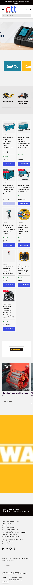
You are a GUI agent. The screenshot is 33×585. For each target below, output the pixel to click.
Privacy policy (16, 579)
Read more (8, 402)
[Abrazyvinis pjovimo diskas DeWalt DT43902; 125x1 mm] (24, 214)
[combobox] (16, 15)
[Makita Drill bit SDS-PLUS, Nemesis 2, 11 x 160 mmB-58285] (9, 256)
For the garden (8, 101)
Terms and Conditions (17, 577)
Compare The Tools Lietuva (12, 572)
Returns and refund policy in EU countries (12, 580)
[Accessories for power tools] (23, 95)
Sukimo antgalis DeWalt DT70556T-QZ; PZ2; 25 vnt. (23, 270)
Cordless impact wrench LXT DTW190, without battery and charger (9, 229)
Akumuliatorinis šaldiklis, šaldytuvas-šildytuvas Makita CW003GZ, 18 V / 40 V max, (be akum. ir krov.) (24, 143)
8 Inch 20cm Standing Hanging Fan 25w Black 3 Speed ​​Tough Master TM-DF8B (8, 312)
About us (4, 577)
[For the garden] (8, 95)
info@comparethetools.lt (18, 532)
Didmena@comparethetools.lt (11, 536)
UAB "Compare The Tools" (10, 521)
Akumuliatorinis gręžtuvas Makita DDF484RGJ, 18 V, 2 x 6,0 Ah (24, 188)
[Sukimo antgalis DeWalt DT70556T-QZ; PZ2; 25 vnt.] (24, 256)
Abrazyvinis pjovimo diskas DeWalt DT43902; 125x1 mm (23, 229)
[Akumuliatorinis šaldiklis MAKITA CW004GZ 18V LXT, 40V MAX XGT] (9, 175)
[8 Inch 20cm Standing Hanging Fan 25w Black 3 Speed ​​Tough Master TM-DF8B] (9, 296)
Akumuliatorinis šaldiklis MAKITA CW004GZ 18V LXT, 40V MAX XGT (8, 189)
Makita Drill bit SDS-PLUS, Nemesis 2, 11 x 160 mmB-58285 (8, 270)
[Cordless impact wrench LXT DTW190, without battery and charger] (9, 214)
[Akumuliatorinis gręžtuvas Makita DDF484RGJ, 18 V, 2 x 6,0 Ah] (24, 175)
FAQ (9, 577)
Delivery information (7, 579)
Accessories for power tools (23, 102)
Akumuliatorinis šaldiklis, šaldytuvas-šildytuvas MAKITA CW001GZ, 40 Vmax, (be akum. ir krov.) (8, 144)
